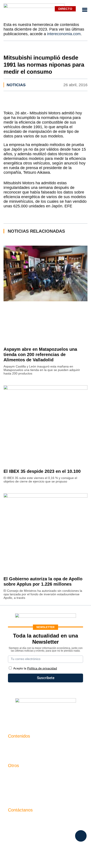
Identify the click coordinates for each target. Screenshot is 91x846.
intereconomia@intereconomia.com (36, 821)
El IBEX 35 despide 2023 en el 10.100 (42, 471)
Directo (65, 9)
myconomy (16, 745)
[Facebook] (32, 714)
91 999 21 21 (18, 828)
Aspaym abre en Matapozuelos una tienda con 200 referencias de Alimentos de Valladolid (40, 354)
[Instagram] (59, 714)
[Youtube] (45, 714)
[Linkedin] (72, 714)
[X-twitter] (19, 714)
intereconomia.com (64, 34)
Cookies (14, 797)
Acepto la (35, 668)
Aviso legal (16, 782)
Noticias (16, 85)
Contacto (15, 775)
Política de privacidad (25, 789)
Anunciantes (18, 753)
